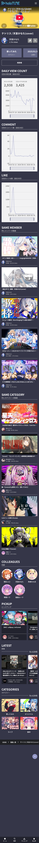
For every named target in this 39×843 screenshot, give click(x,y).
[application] (19, 104)
